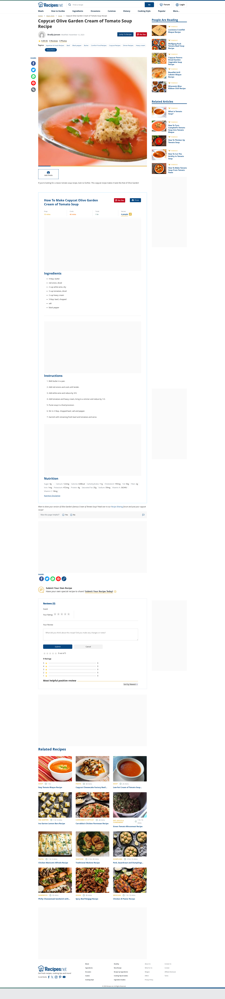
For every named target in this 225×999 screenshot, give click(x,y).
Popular (161, 11)
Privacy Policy (149, 980)
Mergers (147, 972)
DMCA (147, 976)
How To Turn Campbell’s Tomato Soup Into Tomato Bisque (176, 128)
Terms (166, 976)
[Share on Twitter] (33, 70)
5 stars (68, 614)
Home (40, 16)
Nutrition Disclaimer (52, 496)
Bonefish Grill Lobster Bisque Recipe (174, 74)
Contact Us (168, 964)
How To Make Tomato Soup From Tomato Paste (177, 170)
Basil (68, 45)
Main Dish (50, 16)
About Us (147, 964)
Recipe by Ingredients (121, 972)
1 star (55, 614)
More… (176, 11)
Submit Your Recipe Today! (99, 591)
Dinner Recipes (128, 45)
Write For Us (148, 968)
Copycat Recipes (114, 45)
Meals (87, 964)
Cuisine (87, 976)
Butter (86, 45)
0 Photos (63, 41)
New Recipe (118, 968)
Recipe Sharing (117, 506)
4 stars (65, 614)
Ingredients (77, 11)
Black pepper (76, 45)
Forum (166, 4)
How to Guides (58, 11)
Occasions (95, 11)
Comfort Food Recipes (99, 45)
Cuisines (112, 11)
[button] (33, 89)
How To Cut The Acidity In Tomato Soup (176, 156)
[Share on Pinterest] (141, 34)
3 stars (62, 614)
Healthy (116, 964)
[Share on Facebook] (33, 63)
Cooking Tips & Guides (121, 976)
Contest (167, 968)
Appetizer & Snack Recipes (55, 45)
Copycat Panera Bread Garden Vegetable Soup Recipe (175, 61)
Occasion (88, 972)
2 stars (58, 614)
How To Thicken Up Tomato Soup (176, 141)
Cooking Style (89, 980)
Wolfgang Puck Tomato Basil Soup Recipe (176, 45)
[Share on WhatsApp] (33, 76)
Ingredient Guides (119, 980)
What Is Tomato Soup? (175, 112)
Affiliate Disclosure (170, 972)
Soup (60, 16)
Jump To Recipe (125, 34)
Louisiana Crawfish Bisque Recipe (176, 31)
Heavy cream (140, 45)
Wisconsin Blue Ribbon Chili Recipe (177, 87)
